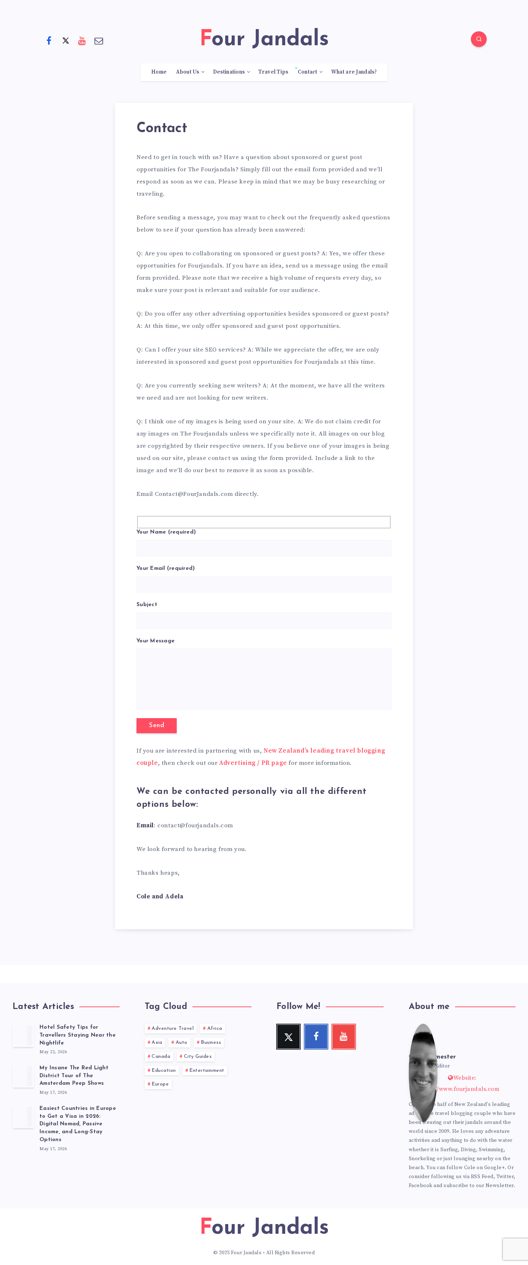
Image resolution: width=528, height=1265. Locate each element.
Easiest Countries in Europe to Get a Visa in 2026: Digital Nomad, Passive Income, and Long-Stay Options (78, 1124)
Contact (308, 72)
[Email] (99, 40)
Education (164, 1070)
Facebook (420, 1185)
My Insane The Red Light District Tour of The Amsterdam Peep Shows (74, 1076)
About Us (187, 72)
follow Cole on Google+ (475, 1167)
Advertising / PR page (253, 763)
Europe (160, 1084)
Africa (214, 1028)
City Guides (198, 1056)
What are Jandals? (354, 72)
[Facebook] (49, 40)
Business (211, 1042)
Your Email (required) (165, 568)
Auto (181, 1042)
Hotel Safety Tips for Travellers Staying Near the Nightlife (78, 1035)
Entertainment (206, 1070)
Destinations (229, 72)
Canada (161, 1056)
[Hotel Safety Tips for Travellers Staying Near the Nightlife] (23, 1035)
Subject (146, 605)
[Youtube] (82, 40)
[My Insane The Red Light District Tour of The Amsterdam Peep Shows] (23, 1076)
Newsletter (500, 1185)
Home (159, 72)
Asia (157, 1042)
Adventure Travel (173, 1028)
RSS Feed (482, 1176)
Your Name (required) (166, 532)
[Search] (479, 39)
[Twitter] (66, 40)
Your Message (155, 641)
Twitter (505, 1176)
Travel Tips (273, 72)
